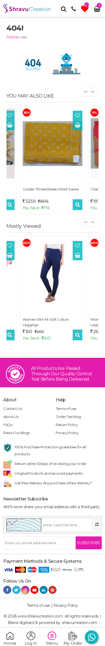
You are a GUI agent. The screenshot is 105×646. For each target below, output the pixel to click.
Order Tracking (68, 416)
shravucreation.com (79, 622)
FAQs (7, 425)
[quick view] (10, 205)
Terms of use (66, 408)
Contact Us (12, 408)
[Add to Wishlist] (10, 115)
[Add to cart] (10, 125)
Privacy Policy (67, 433)
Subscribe (88, 542)
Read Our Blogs (16, 433)
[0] (85, 10)
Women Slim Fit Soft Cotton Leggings (46, 322)
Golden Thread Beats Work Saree (51, 189)
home (12, 37)
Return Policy (67, 425)
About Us (10, 416)
